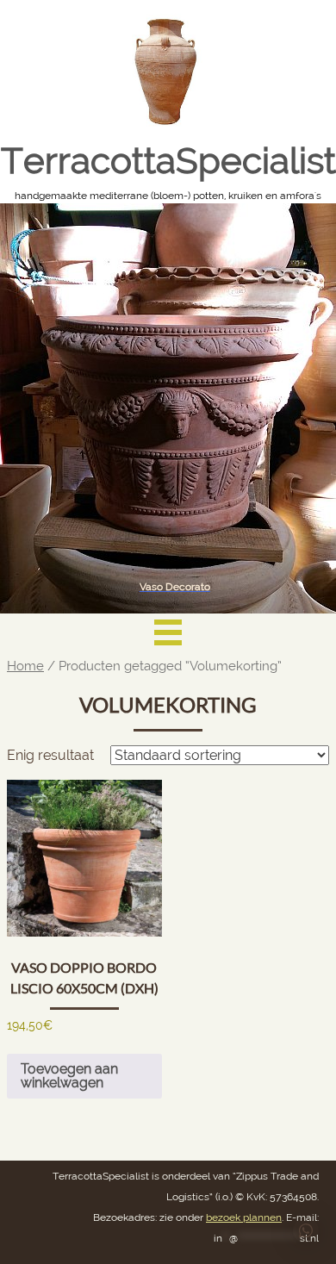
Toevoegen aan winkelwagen (69, 1076)
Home (25, 665)
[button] (306, 1230)
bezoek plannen (244, 1217)
